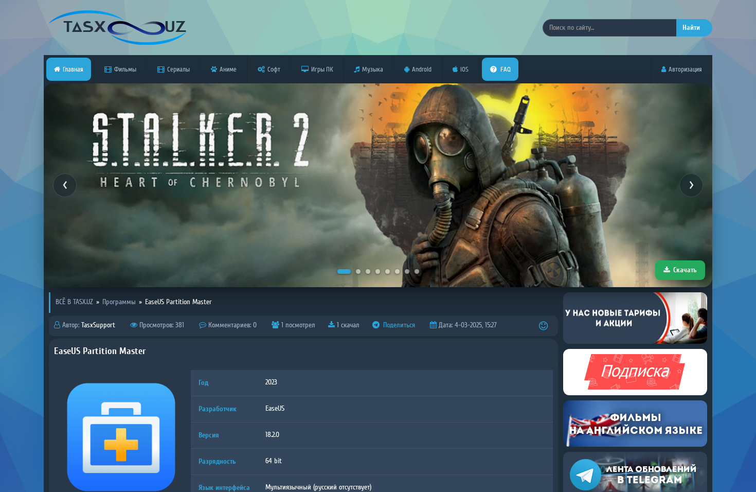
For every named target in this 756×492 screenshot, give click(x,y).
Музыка (372, 69)
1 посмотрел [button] (297, 325)
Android (421, 69)
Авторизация (685, 69)
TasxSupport (98, 325)
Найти (691, 27)
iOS (464, 69)
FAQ (505, 69)
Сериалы (178, 69)
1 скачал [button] (347, 325)
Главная (73, 69)
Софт (273, 69)
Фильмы (125, 69)
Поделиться (398, 325)
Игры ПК (322, 69)
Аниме (228, 69)
